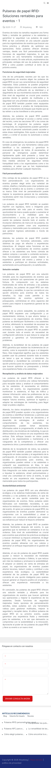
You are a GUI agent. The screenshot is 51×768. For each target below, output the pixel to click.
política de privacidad (11, 763)
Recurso (30, 716)
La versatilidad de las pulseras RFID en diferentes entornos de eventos (38, 728)
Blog (5, 716)
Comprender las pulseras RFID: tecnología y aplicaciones (38, 723)
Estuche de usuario (17, 716)
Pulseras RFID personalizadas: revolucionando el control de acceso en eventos (21, 722)
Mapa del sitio (36, 760)
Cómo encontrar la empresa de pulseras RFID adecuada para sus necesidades (38, 734)
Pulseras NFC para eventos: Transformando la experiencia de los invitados (14, 728)
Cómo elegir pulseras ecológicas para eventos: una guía (14, 734)
